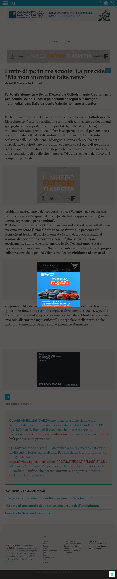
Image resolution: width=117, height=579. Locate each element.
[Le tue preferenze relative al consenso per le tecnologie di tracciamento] (112, 574)
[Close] (80, 272)
